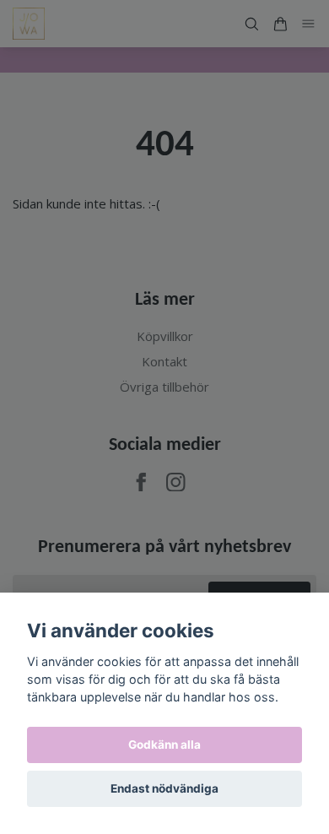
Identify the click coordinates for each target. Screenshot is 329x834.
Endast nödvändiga (164, 788)
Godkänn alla (164, 744)
